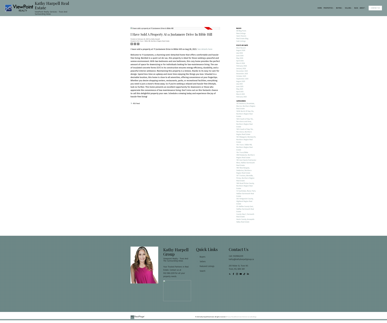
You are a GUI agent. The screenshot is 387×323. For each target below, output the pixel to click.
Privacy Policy (230, 317)
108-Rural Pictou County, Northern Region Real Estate (245, 185)
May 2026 (239, 58)
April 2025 (239, 92)
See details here (204, 49)
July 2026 (239, 53)
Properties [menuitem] (328, 8)
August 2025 (240, 81)
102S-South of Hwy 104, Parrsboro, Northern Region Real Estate (244, 131)
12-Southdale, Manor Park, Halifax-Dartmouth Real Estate (246, 193)
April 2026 (240, 61)
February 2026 (241, 66)
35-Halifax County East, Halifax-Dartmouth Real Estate (245, 209)
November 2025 (242, 74)
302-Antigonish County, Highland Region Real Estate (244, 201)
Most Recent (241, 48)
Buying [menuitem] (339, 8)
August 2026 (240, 50)
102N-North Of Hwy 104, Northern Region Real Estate (245, 113)
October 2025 (241, 76)
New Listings (241, 33)
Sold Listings (241, 41)
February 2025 (241, 97)
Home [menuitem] (319, 8)
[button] (375, 8)
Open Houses (241, 36)
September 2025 (242, 79)
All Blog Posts (241, 31)
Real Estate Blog (242, 39)
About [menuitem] (362, 8)
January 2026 (241, 68)
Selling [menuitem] (348, 8)
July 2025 (239, 84)
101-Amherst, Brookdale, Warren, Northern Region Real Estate (245, 106)
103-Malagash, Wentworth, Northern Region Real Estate (246, 139)
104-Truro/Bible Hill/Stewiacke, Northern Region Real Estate (245, 155)
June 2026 (239, 56)
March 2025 (240, 94)
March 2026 (240, 63)
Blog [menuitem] (356, 8)
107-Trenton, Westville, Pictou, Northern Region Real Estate (245, 178)
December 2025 (242, 71)
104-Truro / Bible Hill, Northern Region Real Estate (153, 41)
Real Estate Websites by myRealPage (245, 317)
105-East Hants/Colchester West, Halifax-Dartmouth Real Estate (246, 162)
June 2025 (239, 86)
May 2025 (239, 89)
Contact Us (375, 8)
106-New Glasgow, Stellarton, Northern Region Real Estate (244, 170)
